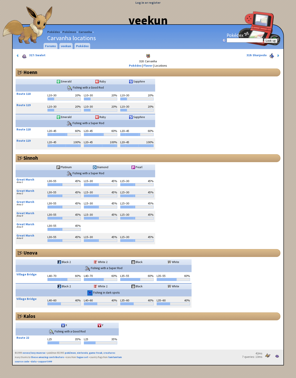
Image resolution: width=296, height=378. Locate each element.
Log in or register (148, 3)
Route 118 (23, 94)
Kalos (29, 316)
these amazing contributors (47, 357)
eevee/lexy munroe (34, 352)
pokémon (70, 352)
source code (22, 361)
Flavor (148, 65)
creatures (109, 352)
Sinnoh (30, 158)
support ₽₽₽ (45, 361)
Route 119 (23, 105)
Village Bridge (26, 274)
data (33, 361)
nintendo (82, 352)
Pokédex (53, 32)
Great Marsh (25, 179)
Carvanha (85, 32)
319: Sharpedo (257, 55)
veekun (148, 20)
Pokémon (69, 32)
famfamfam (115, 357)
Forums (50, 46)
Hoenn (30, 72)
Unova (30, 253)
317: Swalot (37, 55)
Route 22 (22, 338)
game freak (95, 352)
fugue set (82, 357)
